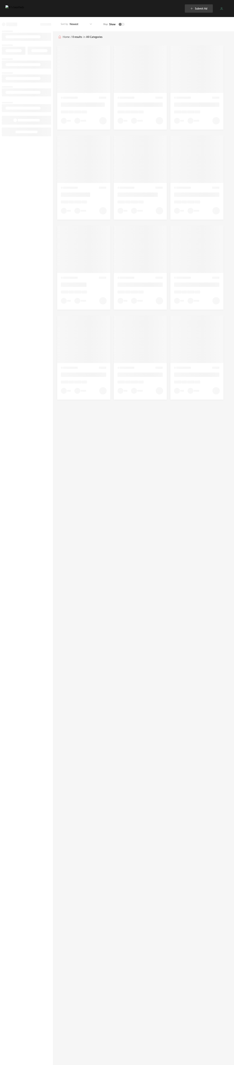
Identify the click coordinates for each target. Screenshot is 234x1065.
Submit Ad (201, 8)
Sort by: (65, 24)
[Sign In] (222, 8)
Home (66, 36)
